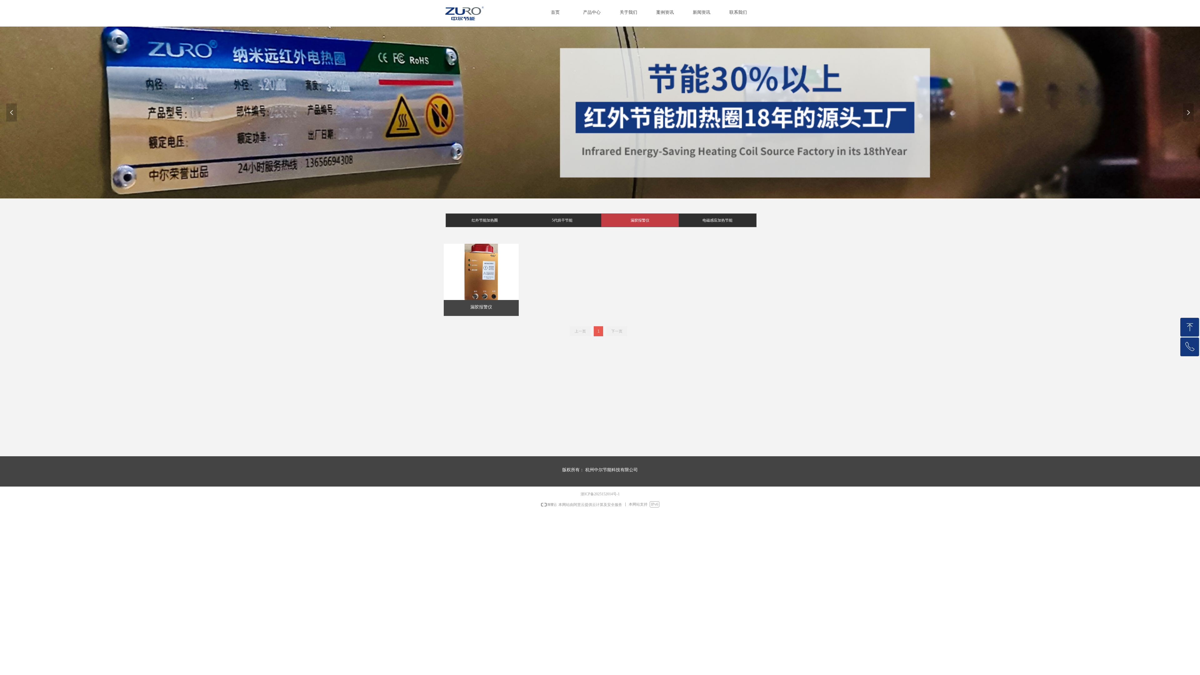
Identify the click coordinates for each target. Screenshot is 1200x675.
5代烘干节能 (562, 220)
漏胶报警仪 (640, 220)
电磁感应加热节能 (717, 220)
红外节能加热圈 (485, 220)
